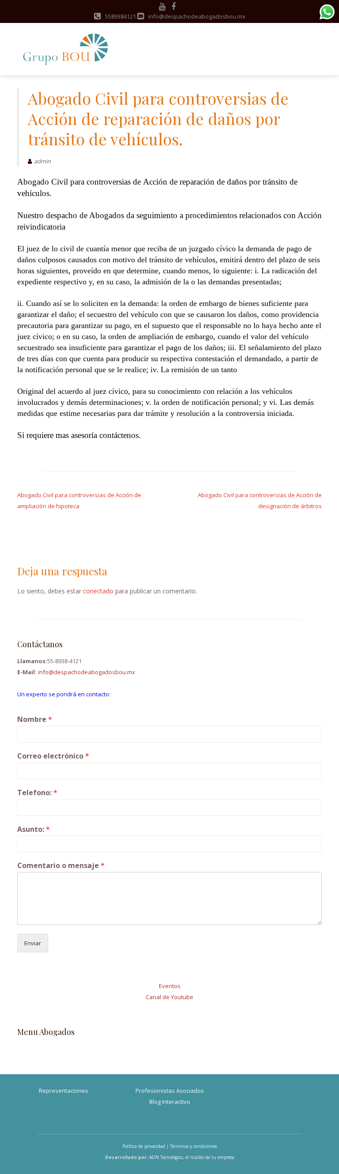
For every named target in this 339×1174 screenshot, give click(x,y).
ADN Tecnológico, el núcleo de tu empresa (191, 1157)
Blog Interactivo (169, 1102)
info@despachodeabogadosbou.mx (86, 672)
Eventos (170, 986)
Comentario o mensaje (61, 865)
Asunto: (33, 829)
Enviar (32, 943)
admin (42, 161)
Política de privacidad (143, 1146)
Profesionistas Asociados (170, 1091)
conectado (98, 591)
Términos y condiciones (193, 1146)
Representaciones (63, 1091)
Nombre (34, 719)
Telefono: (37, 792)
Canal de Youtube (169, 997)
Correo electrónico (53, 756)
